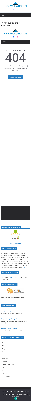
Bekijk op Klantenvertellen (15, 243)
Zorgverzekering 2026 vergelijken (9, 319)
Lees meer (26, 267)
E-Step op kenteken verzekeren (9, 328)
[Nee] (29, 395)
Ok (16, 398)
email (11, 277)
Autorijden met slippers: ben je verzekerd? (12, 311)
